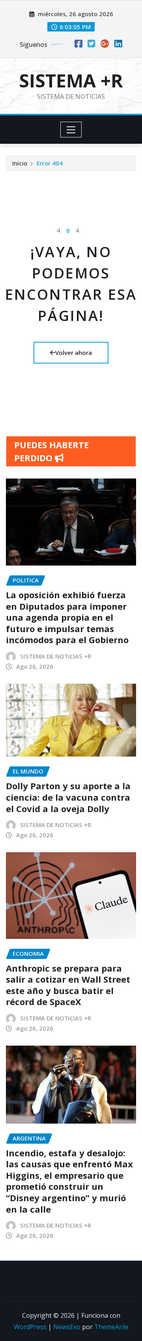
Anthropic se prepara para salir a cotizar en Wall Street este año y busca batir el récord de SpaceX (68, 985)
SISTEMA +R (71, 80)
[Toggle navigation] (71, 129)
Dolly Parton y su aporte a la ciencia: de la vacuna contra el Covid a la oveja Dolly (68, 797)
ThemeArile (111, 1326)
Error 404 (50, 163)
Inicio (19, 163)
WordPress (30, 1326)
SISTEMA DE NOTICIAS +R (55, 656)
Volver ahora (73, 352)
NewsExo (66, 1326)
